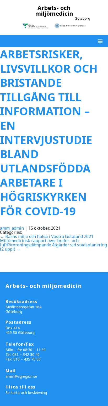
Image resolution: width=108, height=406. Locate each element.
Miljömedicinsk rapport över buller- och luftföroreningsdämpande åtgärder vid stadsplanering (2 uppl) (53, 245)
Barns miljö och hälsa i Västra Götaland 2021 (46, 236)
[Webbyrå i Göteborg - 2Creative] (101, 401)
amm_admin (12, 228)
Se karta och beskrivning (26, 392)
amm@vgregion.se (21, 376)
